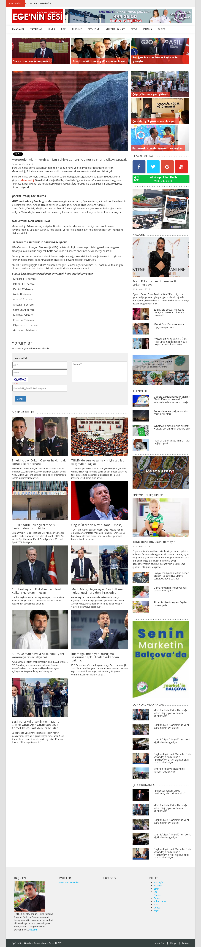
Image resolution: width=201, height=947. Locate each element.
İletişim (185, 942)
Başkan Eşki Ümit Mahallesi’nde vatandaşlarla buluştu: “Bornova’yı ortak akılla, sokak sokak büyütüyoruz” (172, 758)
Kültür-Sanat (160, 901)
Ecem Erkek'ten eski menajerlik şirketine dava (155, 283)
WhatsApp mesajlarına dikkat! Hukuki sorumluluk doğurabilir (172, 427)
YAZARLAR (36, 29)
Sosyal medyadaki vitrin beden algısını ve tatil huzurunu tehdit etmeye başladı (171, 575)
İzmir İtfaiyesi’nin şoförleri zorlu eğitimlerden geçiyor (172, 741)
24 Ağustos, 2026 (141, 289)
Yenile (15, 383)
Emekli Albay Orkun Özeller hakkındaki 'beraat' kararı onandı (39, 462)
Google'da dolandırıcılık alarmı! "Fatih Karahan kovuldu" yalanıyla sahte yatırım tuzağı (172, 399)
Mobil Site (160, 942)
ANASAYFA (18, 29)
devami (33, 929)
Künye (173, 942)
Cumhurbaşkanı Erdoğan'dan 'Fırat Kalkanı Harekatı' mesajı (36, 591)
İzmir (156, 888)
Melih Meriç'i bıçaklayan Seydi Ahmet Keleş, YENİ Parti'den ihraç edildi (97, 591)
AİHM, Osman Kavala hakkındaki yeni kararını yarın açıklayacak (38, 655)
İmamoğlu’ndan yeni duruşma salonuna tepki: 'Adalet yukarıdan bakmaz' (95, 657)
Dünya (157, 907)
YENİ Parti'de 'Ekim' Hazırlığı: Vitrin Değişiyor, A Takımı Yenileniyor (170, 712)
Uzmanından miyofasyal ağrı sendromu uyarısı (170, 589)
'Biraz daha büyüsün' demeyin (154, 542)
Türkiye (157, 895)
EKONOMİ (94, 29)
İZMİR (51, 29)
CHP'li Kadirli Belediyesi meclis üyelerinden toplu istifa (33, 526)
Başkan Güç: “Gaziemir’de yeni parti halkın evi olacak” (171, 726)
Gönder (20, 398)
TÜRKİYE (77, 29)
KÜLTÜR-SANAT (115, 29)
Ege (155, 891)
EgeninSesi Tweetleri (68, 882)
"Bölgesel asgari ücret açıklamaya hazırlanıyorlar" (169, 792)
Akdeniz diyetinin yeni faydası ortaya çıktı (171, 604)
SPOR (134, 29)
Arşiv (156, 910)
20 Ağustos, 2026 (141, 546)
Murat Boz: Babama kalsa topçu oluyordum (169, 326)
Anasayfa (158, 882)
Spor (156, 904)
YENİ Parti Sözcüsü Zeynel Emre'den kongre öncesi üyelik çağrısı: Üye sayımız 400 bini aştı (79, 3)
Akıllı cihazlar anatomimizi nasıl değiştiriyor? (172, 442)
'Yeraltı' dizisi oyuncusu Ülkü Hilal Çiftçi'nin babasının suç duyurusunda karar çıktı (170, 341)
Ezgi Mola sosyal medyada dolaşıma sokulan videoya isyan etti (169, 312)
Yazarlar (158, 885)
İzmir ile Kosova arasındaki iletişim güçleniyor (169, 770)
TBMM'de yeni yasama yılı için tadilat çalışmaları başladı (97, 462)
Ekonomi (158, 898)
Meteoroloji (27, 180)
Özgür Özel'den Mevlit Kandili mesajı (97, 525)
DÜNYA (147, 29)
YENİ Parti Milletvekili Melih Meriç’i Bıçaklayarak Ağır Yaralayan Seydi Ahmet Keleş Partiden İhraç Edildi (36, 724)
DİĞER (161, 29)
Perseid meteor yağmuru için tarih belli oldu (170, 413)
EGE (63, 29)
